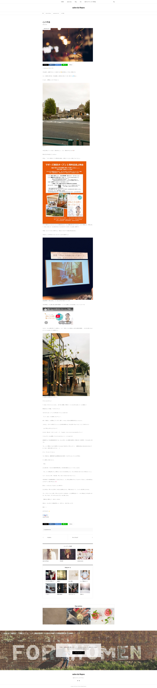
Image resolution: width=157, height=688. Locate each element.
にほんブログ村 (46, 517)
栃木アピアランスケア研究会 (90, 1)
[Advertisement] (103, 39)
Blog (76, 1)
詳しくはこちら (78, 652)
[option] (55, 616)
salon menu (69, 1)
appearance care (48, 529)
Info (80, 1)
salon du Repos (78, 7)
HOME (62, 1)
